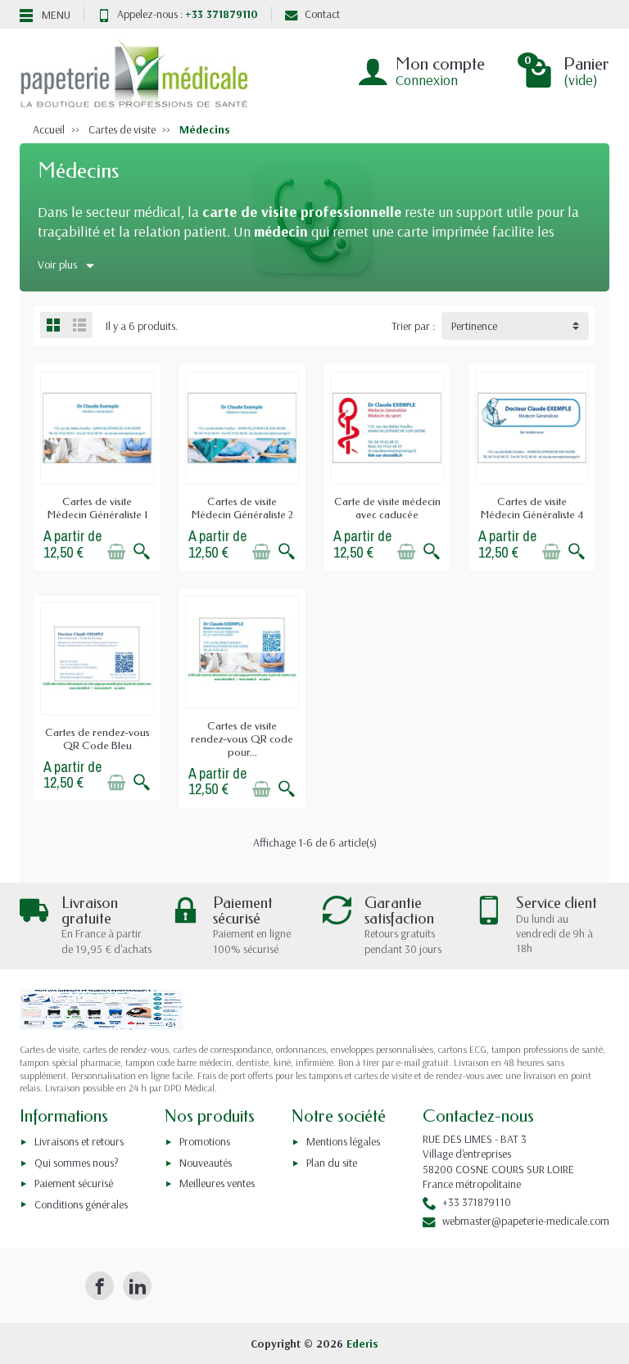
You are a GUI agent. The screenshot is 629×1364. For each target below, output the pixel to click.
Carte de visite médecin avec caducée (387, 508)
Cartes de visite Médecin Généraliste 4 (532, 508)
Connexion (427, 79)
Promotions (204, 1141)
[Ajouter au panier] (116, 552)
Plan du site (331, 1162)
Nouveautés (205, 1162)
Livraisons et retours (79, 1141)
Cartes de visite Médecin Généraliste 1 (97, 508)
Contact (322, 14)
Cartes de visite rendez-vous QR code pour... (242, 739)
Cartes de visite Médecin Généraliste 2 (242, 508)
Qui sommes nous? (76, 1162)
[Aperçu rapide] (142, 552)
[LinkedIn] (137, 1285)
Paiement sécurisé (73, 1183)
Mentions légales (343, 1141)
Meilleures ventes (217, 1183)
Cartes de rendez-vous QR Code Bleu (97, 739)
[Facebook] (99, 1285)
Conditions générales (81, 1204)
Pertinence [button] (474, 325)
